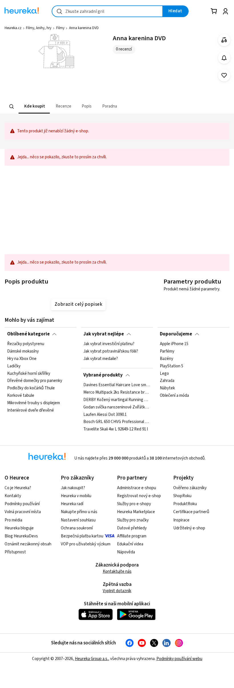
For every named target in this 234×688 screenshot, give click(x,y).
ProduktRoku (185, 504)
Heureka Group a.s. (91, 659)
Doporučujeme (176, 334)
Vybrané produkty (103, 375)
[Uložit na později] (224, 75)
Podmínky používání (22, 504)
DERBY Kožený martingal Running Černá (116, 400)
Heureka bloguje (19, 528)
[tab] (34, 107)
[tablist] (117, 107)
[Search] (11, 106)
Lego (164, 374)
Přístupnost (15, 552)
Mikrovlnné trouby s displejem (33, 403)
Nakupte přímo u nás (79, 512)
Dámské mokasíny (23, 351)
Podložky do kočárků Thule (31, 388)
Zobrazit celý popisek (78, 304)
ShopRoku (182, 496)
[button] (34, 106)
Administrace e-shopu (136, 488)
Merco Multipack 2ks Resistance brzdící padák (116, 392)
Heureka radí (72, 504)
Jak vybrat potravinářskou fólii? (110, 351)
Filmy (60, 28)
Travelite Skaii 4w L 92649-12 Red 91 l (115, 429)
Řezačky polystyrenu (25, 344)
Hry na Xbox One (22, 359)
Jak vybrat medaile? (100, 359)
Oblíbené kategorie (28, 334)
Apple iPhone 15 (174, 344)
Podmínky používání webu (179, 659)
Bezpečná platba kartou (82, 536)
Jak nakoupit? (73, 488)
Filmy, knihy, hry (38, 28)
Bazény (166, 359)
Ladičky (14, 366)
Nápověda (126, 552)
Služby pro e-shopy (134, 504)
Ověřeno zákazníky (190, 488)
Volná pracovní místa (23, 512)
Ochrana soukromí (77, 528)
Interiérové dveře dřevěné (30, 410)
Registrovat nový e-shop (139, 496)
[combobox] (107, 11)
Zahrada (167, 381)
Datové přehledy (132, 528)
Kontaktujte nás (117, 571)
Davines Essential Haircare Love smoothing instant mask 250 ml (116, 385)
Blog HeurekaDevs (21, 536)
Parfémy (167, 351)
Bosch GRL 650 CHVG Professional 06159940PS (116, 422)
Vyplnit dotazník (117, 591)
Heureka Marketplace (136, 512)
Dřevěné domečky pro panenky (34, 381)
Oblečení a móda (174, 395)
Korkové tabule (20, 395)
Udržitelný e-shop (189, 528)
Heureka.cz (13, 28)
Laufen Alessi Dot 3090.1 (105, 414)
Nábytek (167, 388)
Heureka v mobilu (76, 496)
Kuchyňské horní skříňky (28, 374)
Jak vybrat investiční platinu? (108, 344)
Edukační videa (130, 544)
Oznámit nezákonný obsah (28, 544)
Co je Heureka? (18, 488)
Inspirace (181, 520)
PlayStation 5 (171, 366)
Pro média (13, 520)
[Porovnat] (224, 40)
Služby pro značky (133, 520)
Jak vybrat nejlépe (103, 334)
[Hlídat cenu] (224, 58)
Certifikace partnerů (191, 512)
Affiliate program (131, 536)
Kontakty (13, 496)
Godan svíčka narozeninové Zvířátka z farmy (116, 407)
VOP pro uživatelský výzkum (85, 544)
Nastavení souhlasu (78, 520)
